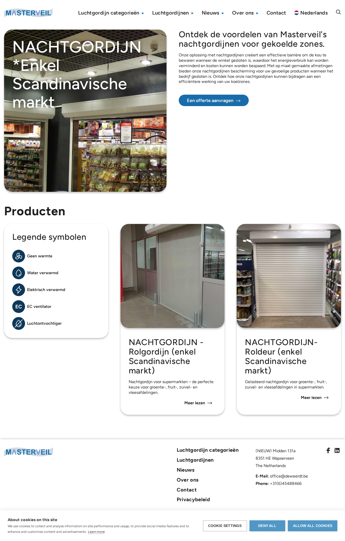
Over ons (243, 12)
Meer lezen (194, 402)
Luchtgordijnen (170, 12)
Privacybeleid (193, 499)
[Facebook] (328, 451)
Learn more (96, 532)
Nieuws (210, 12)
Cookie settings (225, 526)
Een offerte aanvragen (210, 100)
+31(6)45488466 (286, 483)
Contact (276, 12)
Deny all (267, 526)
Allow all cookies (312, 526)
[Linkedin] (337, 451)
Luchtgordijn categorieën (108, 12)
